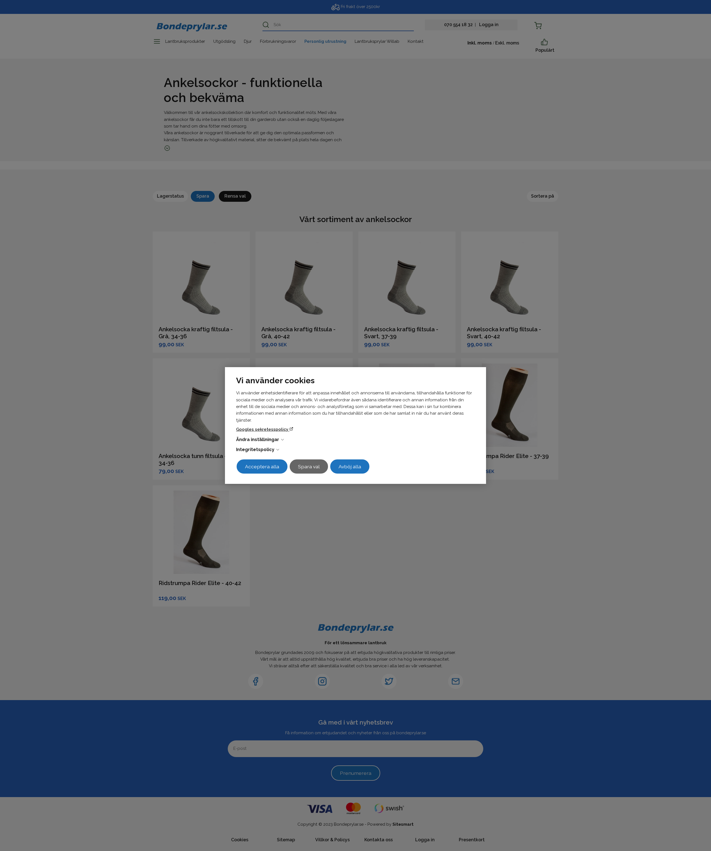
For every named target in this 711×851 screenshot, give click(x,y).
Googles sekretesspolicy (262, 429)
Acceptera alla (262, 466)
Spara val (309, 466)
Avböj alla (350, 466)
